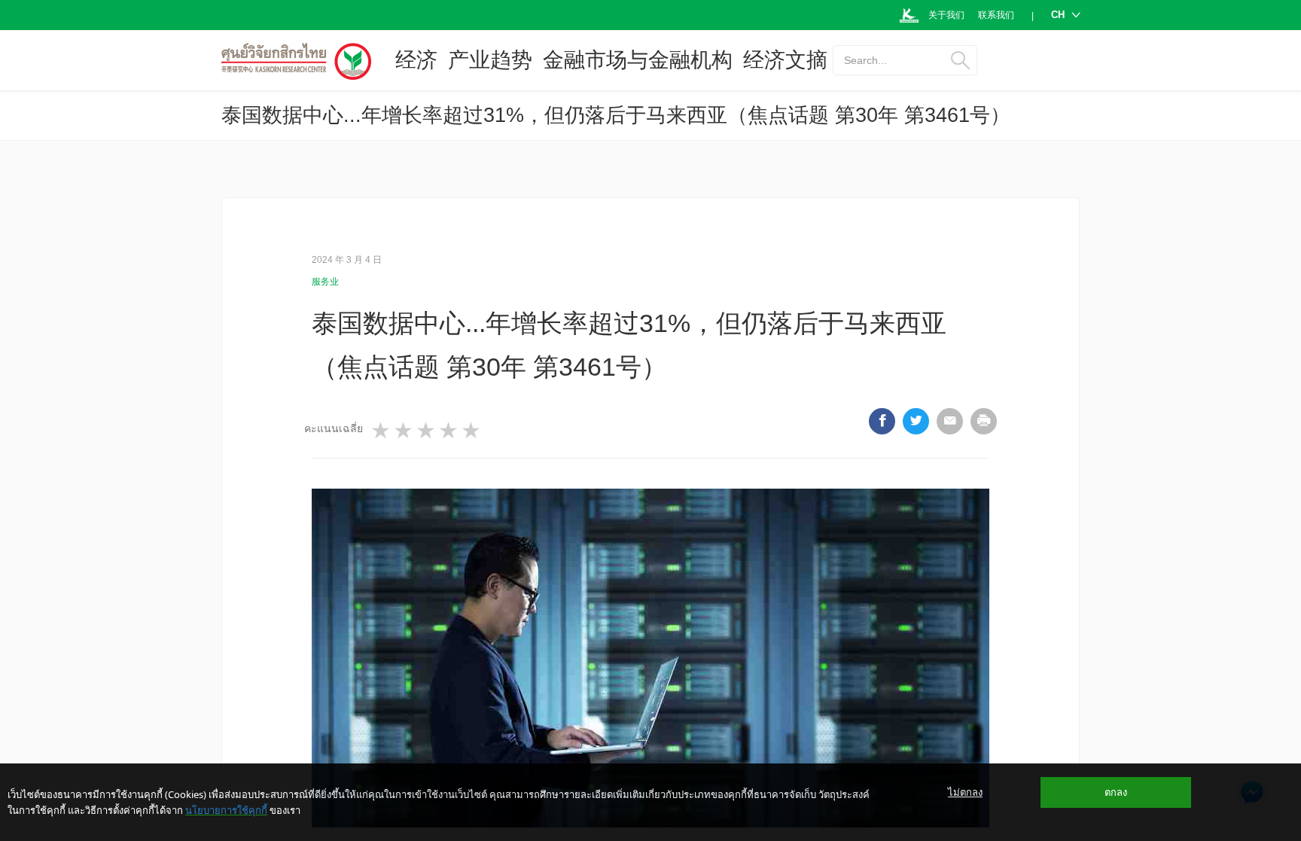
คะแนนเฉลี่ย (333, 428)
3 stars (427, 430)
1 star (381, 430)
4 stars (449, 430)
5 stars (472, 430)
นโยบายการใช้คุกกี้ (226, 810)
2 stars (404, 430)
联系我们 (996, 15)
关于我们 (946, 15)
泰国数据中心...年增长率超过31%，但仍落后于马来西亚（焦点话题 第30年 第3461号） (615, 115)
